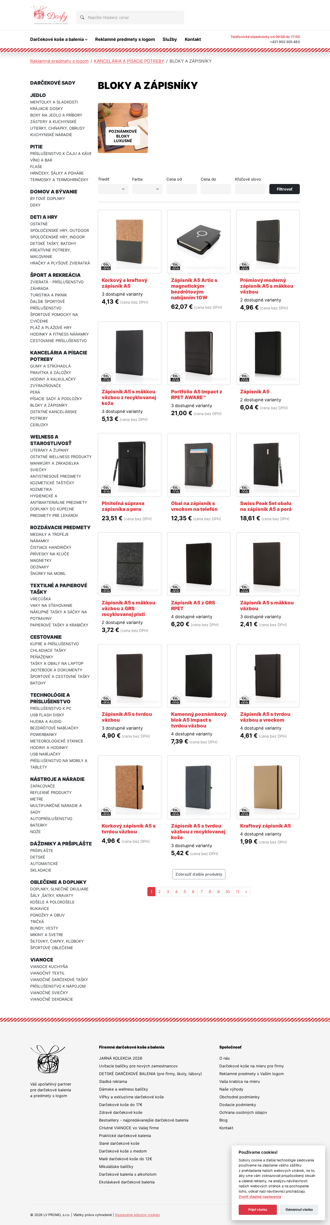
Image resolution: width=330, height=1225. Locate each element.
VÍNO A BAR (41, 160)
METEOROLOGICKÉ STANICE (56, 741)
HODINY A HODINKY (49, 747)
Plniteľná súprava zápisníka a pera (123, 506)
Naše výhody (231, 1089)
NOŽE (35, 831)
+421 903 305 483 (285, 42)
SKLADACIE (40, 870)
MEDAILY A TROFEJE (49, 534)
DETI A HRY (43, 217)
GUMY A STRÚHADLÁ (50, 366)
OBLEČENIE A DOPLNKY (58, 882)
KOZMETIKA (41, 489)
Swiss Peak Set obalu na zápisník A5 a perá (266, 506)
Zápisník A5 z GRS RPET (193, 605)
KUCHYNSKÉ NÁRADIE (51, 134)
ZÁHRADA (39, 288)
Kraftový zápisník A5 (265, 826)
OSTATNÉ (39, 223)
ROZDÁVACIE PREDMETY (60, 527)
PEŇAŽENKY (41, 656)
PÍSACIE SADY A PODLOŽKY (56, 398)
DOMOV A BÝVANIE (53, 192)
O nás (224, 1058)
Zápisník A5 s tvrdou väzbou (127, 717)
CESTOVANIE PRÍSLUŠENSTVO (58, 340)
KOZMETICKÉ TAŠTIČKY (52, 482)
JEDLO (38, 95)
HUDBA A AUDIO (45, 721)
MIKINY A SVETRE (46, 934)
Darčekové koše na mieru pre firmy (251, 1066)
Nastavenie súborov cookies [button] (137, 1215)
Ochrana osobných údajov (243, 1112)
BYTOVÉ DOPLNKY (47, 198)
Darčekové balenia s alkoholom (128, 1174)
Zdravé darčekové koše (120, 1112)
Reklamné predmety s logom (125, 39)
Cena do (208, 179)
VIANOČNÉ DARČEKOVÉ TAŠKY (59, 979)
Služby (170, 39)
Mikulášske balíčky (116, 1166)
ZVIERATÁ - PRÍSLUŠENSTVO (57, 281)
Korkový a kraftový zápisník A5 (124, 283)
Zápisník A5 (254, 392)
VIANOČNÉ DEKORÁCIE (51, 999)
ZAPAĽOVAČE (42, 786)
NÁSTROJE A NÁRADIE (57, 779)
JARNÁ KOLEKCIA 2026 (120, 1058)
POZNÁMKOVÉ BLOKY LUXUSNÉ (123, 136)
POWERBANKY (43, 734)
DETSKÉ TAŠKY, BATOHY (53, 243)
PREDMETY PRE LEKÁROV (54, 515)
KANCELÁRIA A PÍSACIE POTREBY (129, 61)
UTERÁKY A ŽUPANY (49, 450)
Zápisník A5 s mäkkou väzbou (267, 605)
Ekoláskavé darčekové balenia (127, 1182)
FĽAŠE (36, 166)
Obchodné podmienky (239, 1096)
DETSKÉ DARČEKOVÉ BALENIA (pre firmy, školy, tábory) (150, 1073)
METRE (36, 799)
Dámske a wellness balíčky (123, 1089)
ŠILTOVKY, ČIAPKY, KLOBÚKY (57, 941)
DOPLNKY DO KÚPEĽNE (52, 508)
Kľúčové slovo (248, 179)
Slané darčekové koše (119, 1143)
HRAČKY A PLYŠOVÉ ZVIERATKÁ (60, 263)
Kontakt (193, 39)
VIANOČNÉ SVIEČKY (49, 992)
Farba (137, 179)
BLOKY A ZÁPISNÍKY (49, 405)
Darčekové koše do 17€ (121, 1104)
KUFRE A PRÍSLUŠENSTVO (54, 643)
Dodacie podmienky (237, 1104)
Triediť (103, 179)
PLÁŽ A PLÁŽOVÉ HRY (51, 327)
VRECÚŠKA (40, 598)
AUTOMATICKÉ (44, 863)
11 (237, 891)
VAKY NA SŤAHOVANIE (51, 605)
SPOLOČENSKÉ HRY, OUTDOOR (59, 230)
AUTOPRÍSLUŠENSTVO (51, 818)
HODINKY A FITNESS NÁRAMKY (59, 334)
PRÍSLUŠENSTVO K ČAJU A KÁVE (61, 153)
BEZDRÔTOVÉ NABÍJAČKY (54, 728)
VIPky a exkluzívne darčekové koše (131, 1096)
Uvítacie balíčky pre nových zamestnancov (138, 1066)
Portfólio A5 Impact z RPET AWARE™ (196, 394)
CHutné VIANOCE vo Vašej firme (129, 1127)
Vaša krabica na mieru (239, 1081)
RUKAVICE (39, 908)
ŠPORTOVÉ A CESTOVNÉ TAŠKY (60, 676)
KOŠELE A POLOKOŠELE (52, 902)
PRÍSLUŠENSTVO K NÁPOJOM (58, 986)
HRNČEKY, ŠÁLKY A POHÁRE (57, 173)
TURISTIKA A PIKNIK (48, 295)
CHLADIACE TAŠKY (48, 650)
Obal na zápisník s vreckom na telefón (194, 506)
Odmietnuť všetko (299, 1209)
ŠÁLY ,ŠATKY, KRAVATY (51, 895)
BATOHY (38, 683)
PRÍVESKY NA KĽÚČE (49, 553)
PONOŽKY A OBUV (47, 915)
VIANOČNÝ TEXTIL (47, 973)
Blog (223, 1120)
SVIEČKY (38, 469)
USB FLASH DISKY (47, 714)
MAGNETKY (41, 560)
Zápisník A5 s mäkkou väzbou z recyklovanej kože (129, 397)
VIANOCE (41, 960)
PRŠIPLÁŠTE (41, 850)
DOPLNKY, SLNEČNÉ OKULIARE (59, 889)
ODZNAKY (39, 567)
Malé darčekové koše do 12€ (125, 1158)
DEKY (35, 205)
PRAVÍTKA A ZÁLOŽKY (50, 372)
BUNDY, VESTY (44, 928)
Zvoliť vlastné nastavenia (260, 1197)
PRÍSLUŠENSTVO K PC (51, 708)
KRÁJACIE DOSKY (46, 108)
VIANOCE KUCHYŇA (49, 966)
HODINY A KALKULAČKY (53, 379)
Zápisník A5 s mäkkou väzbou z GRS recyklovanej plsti (128, 608)
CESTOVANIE (46, 637)
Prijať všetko (257, 1209)
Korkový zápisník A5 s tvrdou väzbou (129, 829)
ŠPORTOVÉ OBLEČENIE (51, 947)
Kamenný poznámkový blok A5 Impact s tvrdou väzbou (199, 720)
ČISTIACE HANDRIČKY (51, 547)
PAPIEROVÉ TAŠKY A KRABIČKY (59, 625)
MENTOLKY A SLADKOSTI (54, 102)
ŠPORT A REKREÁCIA (55, 275)
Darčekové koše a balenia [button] (57, 39)
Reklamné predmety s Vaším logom (251, 1073)
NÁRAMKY (39, 540)
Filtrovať (285, 189)
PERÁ (35, 392)
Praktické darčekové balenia (125, 1135)
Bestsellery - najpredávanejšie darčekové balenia (143, 1120)
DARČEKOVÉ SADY (52, 83)
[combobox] (130, 17)
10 (228, 891)
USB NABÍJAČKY (45, 754)
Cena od (174, 179)
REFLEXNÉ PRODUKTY (51, 792)
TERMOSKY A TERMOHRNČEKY (59, 179)
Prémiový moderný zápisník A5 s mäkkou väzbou (266, 286)
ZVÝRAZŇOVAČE (45, 385)
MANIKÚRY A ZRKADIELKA (54, 463)
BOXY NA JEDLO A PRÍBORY (56, 115)
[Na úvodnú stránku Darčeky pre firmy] (49, 15)
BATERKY (38, 825)
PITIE (36, 147)
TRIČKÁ (37, 921)
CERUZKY (39, 424)
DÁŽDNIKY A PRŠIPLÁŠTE (61, 844)
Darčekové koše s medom (123, 1151)
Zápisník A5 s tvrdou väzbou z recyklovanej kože (198, 831)
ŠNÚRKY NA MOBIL (48, 573)
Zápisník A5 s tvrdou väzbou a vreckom (265, 717)
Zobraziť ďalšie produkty (198, 874)
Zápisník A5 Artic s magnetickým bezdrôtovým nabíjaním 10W (194, 289)
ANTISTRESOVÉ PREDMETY (55, 476)
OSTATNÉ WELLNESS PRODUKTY (61, 456)
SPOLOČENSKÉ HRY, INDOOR (57, 237)
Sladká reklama (113, 1081)
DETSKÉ (37, 857)
